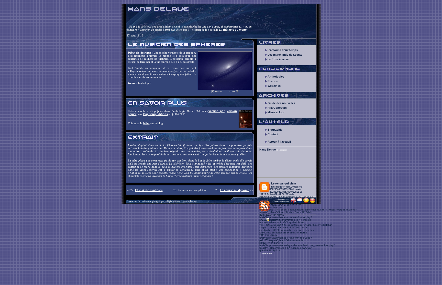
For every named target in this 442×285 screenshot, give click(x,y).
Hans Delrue (267, 149)
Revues (273, 81)
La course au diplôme (234, 190)
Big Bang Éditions (155, 114)
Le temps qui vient (283, 183)
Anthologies (276, 76)
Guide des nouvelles (281, 103)
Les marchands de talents (285, 54)
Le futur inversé (278, 59)
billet (146, 123)
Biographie (275, 129)
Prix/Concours (277, 107)
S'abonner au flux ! (282, 205)
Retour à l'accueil (279, 141)
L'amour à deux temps (283, 50)
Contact (273, 134)
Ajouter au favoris (281, 219)
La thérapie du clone (233, 29)
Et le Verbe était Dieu (149, 190)
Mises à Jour (276, 112)
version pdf (216, 111)
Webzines (274, 85)
